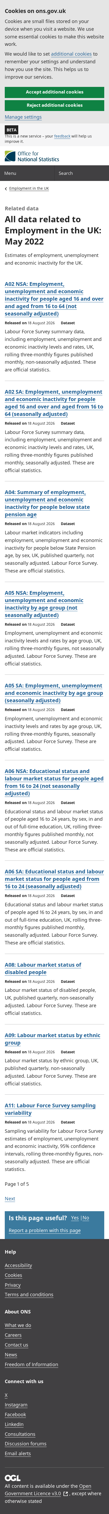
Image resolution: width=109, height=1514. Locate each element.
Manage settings (23, 117)
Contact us (16, 1345)
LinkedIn (14, 1424)
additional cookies (71, 54)
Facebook (15, 1414)
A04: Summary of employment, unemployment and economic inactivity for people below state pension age (47, 503)
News (11, 1354)
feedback (62, 136)
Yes (75, 1217)
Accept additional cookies (54, 92)
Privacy (13, 1285)
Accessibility (18, 1265)
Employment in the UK (29, 188)
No (86, 1217)
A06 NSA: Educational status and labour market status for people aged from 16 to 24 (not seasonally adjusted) (54, 782)
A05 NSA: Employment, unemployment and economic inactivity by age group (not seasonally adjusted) (44, 604)
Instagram (16, 1404)
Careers (13, 1335)
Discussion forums (26, 1443)
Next (10, 1198)
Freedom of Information (31, 1364)
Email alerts (18, 1453)
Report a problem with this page (45, 1230)
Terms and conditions (29, 1294)
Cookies (13, 1275)
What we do (18, 1325)
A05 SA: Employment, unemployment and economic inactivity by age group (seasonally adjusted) (54, 693)
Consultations (20, 1434)
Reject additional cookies (55, 105)
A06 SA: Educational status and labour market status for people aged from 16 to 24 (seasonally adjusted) (54, 879)
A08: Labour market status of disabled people (43, 968)
